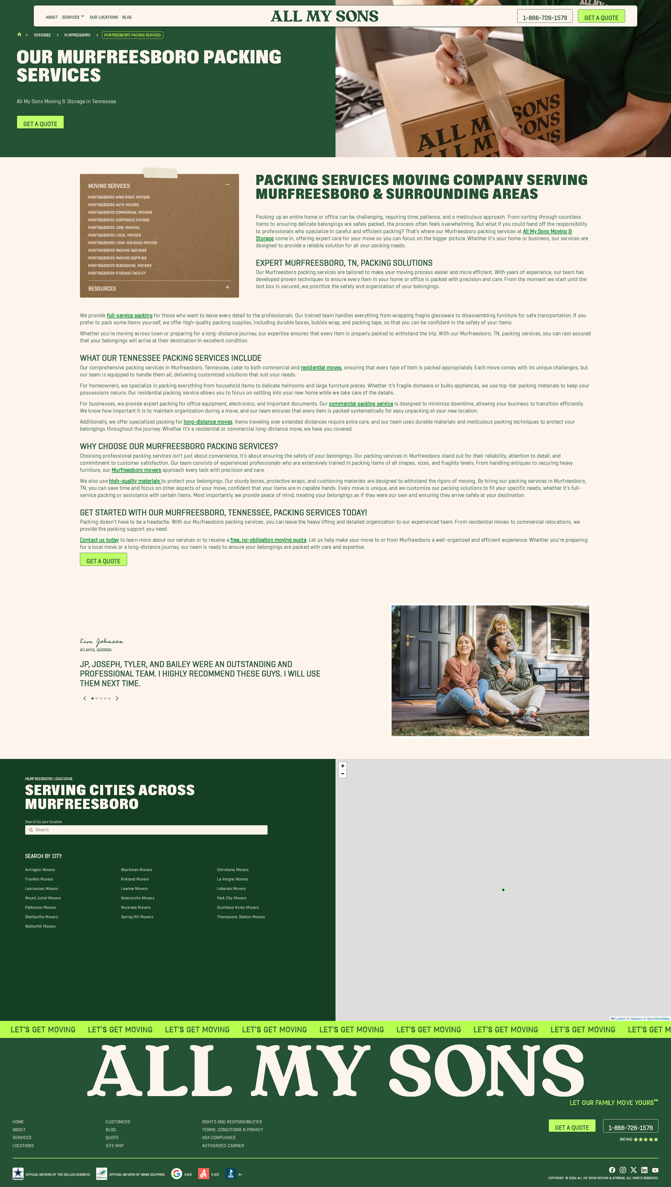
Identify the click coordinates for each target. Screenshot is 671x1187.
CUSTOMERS (118, 1120)
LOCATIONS (23, 1144)
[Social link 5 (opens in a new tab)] (655, 1171)
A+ (240, 1173)
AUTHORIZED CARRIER (223, 1144)
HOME (18, 1120)
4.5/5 (215, 1173)
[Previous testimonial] (84, 698)
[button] (159, 184)
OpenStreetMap (658, 1018)
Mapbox (637, 1018)
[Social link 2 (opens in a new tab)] (623, 1171)
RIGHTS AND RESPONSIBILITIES (232, 1120)
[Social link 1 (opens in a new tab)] (612, 1171)
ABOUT (19, 1128)
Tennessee (42, 35)
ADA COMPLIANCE (219, 1136)
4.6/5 (188, 1173)
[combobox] (149, 830)
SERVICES (22, 1136)
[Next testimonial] (117, 698)
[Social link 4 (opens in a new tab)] (644, 1171)
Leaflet (619, 1018)
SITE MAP (115, 1144)
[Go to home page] (19, 35)
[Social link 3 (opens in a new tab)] (633, 1171)
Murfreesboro (77, 35)
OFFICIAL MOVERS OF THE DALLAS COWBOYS (58, 1173)
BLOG (111, 1128)
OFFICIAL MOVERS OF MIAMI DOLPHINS (137, 1173)
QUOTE (112, 1136)
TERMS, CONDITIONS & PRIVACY (232, 1128)
